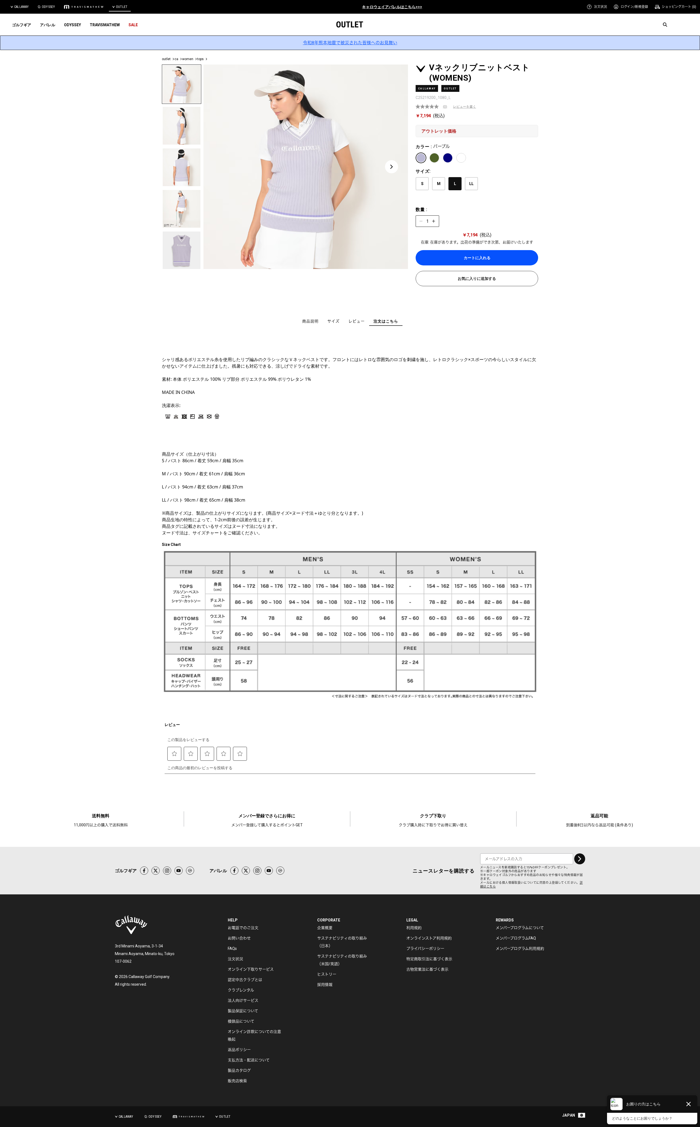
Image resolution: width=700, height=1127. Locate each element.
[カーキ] (434, 158)
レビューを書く (464, 107)
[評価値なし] (429, 107)
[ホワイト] (461, 158)
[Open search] (665, 24)
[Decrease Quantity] (421, 221)
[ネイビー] (447, 158)
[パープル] (421, 158)
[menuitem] (597, 6)
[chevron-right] (579, 858)
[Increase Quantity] (433, 221)
